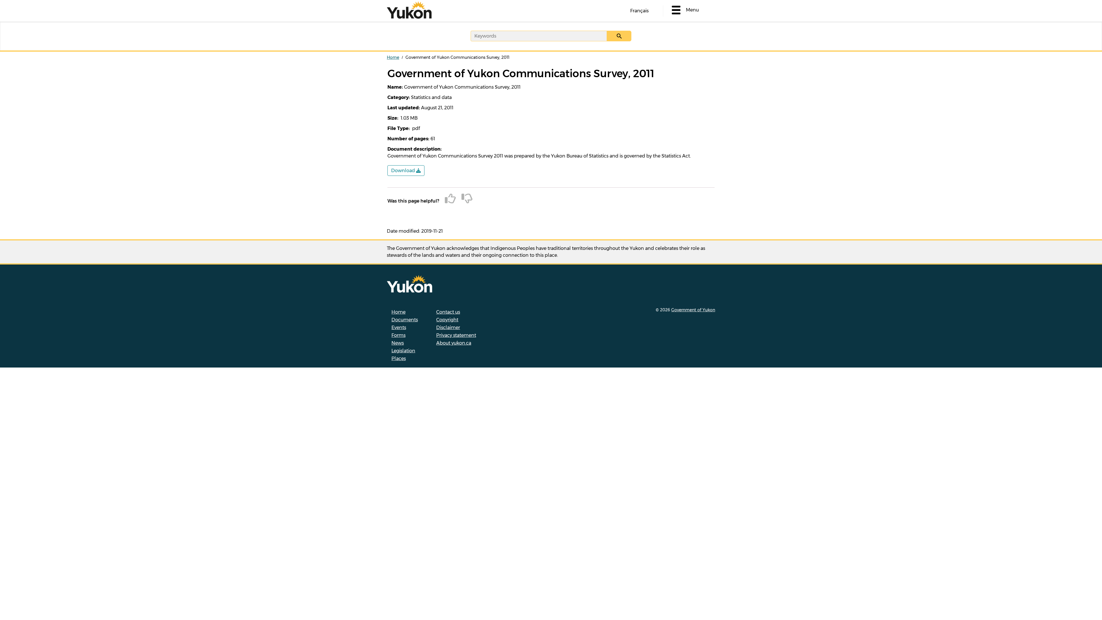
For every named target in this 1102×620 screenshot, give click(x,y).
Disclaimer (448, 327)
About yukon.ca (453, 343)
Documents (404, 319)
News (397, 343)
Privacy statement (456, 335)
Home (393, 57)
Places (398, 358)
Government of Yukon (693, 309)
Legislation (403, 350)
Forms (398, 335)
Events (398, 327)
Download (403, 170)
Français (639, 10)
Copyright (447, 319)
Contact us (448, 312)
